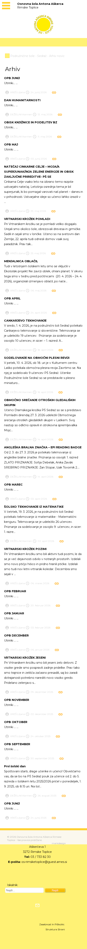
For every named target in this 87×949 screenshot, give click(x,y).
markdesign (59, 843)
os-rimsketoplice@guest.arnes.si (44, 862)
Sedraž (42, 56)
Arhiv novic (57, 56)
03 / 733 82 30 (41, 857)
